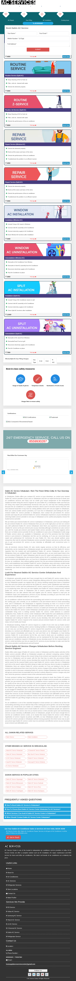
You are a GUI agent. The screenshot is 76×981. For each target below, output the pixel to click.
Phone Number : (12, 953)
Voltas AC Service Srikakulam (14, 754)
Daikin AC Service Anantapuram (37, 791)
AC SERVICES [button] (36, 6)
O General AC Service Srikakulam (37, 750)
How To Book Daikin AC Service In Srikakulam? (23, 805)
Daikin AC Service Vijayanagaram (15, 779)
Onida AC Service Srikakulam (36, 758)
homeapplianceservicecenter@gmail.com (20, 964)
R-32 (40, 361)
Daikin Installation (33, 737)
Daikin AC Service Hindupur (13, 787)
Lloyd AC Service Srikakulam (14, 762)
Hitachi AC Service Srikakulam (14, 750)
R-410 (53, 361)
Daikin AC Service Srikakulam (36, 779)
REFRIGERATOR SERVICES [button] (51, 6)
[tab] (37, 804)
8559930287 (38, 441)
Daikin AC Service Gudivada (36, 783)
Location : (10, 946)
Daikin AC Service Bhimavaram (14, 783)
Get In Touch (14, 837)
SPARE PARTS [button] (25, 6)
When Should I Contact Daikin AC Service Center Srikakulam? (28, 817)
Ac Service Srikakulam (12, 766)
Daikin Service (10, 737)
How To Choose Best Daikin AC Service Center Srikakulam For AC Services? (33, 809)
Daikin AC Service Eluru (34, 787)
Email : (10, 960)
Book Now (66, 91)
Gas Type (34, 361)
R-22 (47, 361)
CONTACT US (6, 10)
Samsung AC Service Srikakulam (37, 762)
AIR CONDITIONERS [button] (13, 6)
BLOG (64, 7)
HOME (4, 7)
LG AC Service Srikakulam (13, 758)
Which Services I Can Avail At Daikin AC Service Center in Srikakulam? (31, 813)
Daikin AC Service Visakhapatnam (15, 791)
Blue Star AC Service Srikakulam (37, 754)
